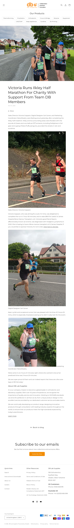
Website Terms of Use (33, 480)
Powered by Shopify (23, 523)
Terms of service (54, 523)
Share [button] (12, 111)
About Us (7, 480)
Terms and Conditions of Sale (35, 476)
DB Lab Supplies (13, 523)
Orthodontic (32, 18)
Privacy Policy (30, 472)
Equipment (66, 18)
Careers (7, 485)
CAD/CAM (19, 21)
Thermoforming (8, 18)
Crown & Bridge (45, 18)
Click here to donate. (50, 227)
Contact (7, 489)
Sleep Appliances (31, 21)
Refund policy (35, 523)
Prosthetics (21, 18)
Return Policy (30, 485)
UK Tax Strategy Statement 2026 (36, 495)
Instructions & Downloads (13, 476)
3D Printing (53, 21)
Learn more (12, 416)
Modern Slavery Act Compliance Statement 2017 (35, 490)
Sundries (43, 21)
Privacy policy (44, 523)
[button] (4, 5)
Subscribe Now (37, 454)
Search (7, 472)
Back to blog (38, 427)
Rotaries (56, 18)
